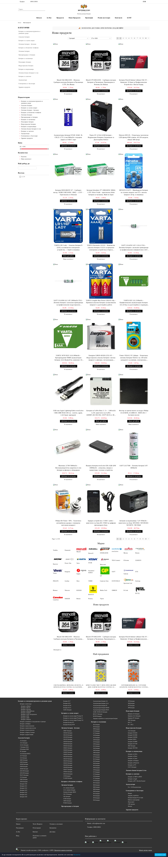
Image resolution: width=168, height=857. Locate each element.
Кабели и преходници (133, 800)
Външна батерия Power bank (135, 797)
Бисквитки (53, 828)
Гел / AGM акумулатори (134, 787)
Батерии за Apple (132, 779)
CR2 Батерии (66, 796)
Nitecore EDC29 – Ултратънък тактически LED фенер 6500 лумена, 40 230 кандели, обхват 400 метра (133, 137)
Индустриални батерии (133, 728)
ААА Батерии (23, 743)
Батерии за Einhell (26, 712)
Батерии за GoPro (132, 754)
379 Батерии (96, 780)
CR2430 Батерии (67, 765)
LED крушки (131, 804)
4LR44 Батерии (24, 768)
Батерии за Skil (25, 716)
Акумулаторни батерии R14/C (101, 710)
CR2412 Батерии (67, 763)
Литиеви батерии (67, 785)
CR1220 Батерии (67, 737)
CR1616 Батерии (67, 741)
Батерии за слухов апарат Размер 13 (73, 718)
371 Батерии (96, 772)
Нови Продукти (74, 18)
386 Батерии (96, 787)
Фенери (130, 793)
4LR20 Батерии (24, 764)
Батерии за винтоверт (26, 704)
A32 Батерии (23, 758)
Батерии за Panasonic (133, 762)
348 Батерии (96, 752)
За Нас (49, 18)
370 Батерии (96, 770)
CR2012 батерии (67, 748)
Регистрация (37, 828)
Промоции (89, 18)
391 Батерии (96, 793)
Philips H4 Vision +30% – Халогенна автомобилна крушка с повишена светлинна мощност (68, 523)
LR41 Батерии (23, 760)
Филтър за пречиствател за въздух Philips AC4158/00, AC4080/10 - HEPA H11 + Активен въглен (133, 413)
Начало (39, 18)
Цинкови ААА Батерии (134, 716)
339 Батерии (96, 744)
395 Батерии (131, 701)
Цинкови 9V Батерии (133, 718)
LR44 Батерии (23, 766)
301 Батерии (96, 724)
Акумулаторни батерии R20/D (101, 707)
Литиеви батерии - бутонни (70, 728)
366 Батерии (96, 767)
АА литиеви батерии (68, 788)
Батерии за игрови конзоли (27, 730)
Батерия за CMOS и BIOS (135, 776)
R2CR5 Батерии (97, 716)
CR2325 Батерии (67, 759)
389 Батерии (96, 789)
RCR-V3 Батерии (97, 714)
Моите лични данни (145, 850)
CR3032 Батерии (67, 771)
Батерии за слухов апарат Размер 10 (73, 716)
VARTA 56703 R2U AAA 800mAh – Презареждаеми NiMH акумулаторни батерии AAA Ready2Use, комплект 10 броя (68, 358)
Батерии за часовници (98, 722)
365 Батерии (96, 765)
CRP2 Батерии (67, 800)
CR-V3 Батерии (132, 767)
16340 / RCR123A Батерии (100, 712)
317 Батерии (96, 733)
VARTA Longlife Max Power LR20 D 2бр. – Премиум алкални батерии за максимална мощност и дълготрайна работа (101, 303)
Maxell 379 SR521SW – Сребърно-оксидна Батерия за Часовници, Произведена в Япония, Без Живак (101, 82)
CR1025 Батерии (67, 733)
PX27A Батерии (24, 775)
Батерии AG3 (23, 790)
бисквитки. (77, 854)
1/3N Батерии (66, 776)
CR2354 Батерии (67, 761)
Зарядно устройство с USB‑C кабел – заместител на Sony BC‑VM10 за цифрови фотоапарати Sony (101, 523)
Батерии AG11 (67, 707)
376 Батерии (96, 776)
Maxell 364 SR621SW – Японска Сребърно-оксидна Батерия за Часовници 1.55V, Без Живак (68, 82)
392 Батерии (96, 795)
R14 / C (130, 722)
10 (146, 38)
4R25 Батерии (131, 746)
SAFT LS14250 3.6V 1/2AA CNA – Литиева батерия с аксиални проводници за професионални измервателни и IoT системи (133, 247)
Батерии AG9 (66, 703)
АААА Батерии (24, 745)
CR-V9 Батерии (67, 794)
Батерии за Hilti (25, 718)
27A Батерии (23, 777)
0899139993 (34, 1)
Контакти (118, 18)
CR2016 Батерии (67, 750)
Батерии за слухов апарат (70, 713)
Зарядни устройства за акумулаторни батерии (105, 718)
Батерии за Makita (26, 706)
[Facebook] (149, 2)
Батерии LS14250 (132, 733)
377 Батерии (96, 778)
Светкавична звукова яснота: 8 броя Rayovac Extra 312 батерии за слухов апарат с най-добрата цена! (68, 686)
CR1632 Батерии (67, 746)
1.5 (23, 176)
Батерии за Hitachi (26, 719)
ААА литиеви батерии (69, 790)
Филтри (130, 806)
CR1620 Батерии (67, 743)
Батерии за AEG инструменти (29, 714)
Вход (17, 835)
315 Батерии (96, 731)
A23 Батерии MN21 (25, 753)
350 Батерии (96, 755)
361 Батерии (96, 759)
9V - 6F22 (130, 724)
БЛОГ (129, 18)
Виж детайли (68, 256)
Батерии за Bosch (25, 707)
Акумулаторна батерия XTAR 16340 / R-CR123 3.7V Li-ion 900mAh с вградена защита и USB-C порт (68, 137)
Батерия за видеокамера (134, 751)
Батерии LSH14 (132, 739)
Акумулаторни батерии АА (100, 701)
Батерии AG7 (66, 701)
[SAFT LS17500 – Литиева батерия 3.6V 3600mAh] (133, 446)
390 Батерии (96, 791)
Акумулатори (130, 784)
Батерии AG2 (23, 788)
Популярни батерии (132, 711)
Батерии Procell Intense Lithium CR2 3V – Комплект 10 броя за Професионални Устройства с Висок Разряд (133, 82)
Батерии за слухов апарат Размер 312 (73, 720)
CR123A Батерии (67, 774)
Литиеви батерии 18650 (69, 792)
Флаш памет (131, 802)
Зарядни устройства (133, 795)
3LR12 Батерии (67, 710)
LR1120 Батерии (24, 773)
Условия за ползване (56, 824)
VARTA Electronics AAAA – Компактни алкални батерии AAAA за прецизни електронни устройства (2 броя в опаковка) (101, 247)
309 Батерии (96, 729)
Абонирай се (57, 650)
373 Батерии (96, 774)
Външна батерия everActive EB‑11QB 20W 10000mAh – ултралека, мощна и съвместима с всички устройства (101, 468)
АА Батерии (23, 740)
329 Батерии (96, 739)
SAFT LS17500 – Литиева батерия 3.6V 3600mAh (134, 467)
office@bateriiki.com (98, 823)
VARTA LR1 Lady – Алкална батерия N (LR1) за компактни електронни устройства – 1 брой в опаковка (68, 247)
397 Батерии (131, 705)
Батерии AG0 (23, 784)
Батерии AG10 (67, 705)
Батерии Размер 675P (69, 724)
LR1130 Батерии (24, 771)
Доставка (52, 832)
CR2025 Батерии (67, 752)
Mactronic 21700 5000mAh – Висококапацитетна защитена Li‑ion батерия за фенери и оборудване (68, 468)
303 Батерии (96, 726)
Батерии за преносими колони (28, 728)
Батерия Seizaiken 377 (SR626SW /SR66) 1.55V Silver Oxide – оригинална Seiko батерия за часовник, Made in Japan (101, 192)
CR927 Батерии (67, 730)
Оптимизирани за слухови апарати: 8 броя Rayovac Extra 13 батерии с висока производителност (133, 686)
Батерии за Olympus (133, 760)
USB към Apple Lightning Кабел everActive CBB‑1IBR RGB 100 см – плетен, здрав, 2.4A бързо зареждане (68, 413)
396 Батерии (131, 703)
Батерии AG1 (23, 786)
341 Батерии (96, 746)
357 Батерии (96, 757)
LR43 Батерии (23, 762)
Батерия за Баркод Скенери (27, 732)
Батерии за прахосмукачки (27, 726)
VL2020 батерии (67, 778)
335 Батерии (96, 742)
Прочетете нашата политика (63, 850)
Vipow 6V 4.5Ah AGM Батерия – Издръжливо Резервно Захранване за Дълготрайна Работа (101, 137)
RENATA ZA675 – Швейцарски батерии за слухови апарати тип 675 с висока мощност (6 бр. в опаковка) (133, 192)
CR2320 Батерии (67, 756)
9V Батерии (23, 751)
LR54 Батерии (23, 781)
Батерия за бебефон (25, 723)
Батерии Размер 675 (68, 722)
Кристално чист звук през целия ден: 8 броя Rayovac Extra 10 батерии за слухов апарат (101, 686)
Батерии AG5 (23, 794)
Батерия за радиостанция (26, 734)
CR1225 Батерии (67, 739)
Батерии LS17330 (132, 743)
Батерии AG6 (23, 796)
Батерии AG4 (23, 792)
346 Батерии (96, 750)
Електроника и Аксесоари (134, 790)
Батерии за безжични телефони (71, 781)
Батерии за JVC (132, 765)
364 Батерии (96, 763)
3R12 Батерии (131, 720)
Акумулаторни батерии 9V (100, 705)
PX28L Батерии (67, 803)
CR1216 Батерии (67, 735)
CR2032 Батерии (67, 754)
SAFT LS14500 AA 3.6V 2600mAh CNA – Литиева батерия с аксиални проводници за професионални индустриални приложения (68, 303)
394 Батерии (96, 800)
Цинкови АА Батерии (133, 714)
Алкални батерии (24, 738)
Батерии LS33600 (132, 741)
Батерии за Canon (132, 758)
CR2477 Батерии (67, 769)
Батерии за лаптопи (132, 774)
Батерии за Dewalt (26, 709)
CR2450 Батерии (67, 767)
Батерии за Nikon (132, 756)
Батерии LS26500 (132, 737)
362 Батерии (96, 761)
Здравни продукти (132, 809)
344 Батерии (96, 748)
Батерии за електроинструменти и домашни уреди (35, 701)
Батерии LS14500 (132, 735)
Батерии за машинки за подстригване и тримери (33, 721)
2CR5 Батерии (67, 798)
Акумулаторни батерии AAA (101, 703)
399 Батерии (131, 707)
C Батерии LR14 (24, 747)
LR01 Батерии (23, 779)
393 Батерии (96, 798)
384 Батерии (96, 785)
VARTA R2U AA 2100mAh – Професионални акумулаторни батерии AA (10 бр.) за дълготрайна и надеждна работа (134, 303)
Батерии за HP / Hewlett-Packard (136, 781)
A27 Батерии (23, 755)
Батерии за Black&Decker (27, 711)
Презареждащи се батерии (70, 806)
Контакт (35, 832)
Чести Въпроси (37, 824)
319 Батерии (96, 735)
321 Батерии (96, 737)
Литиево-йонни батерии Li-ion (136, 770)
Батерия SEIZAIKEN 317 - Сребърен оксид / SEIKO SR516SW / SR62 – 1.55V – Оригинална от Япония (68, 192)
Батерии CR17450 (132, 748)
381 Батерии (96, 782)
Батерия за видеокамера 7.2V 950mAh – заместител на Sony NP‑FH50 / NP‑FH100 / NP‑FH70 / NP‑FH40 (134, 523)
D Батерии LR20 (24, 749)
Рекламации (20, 828)
